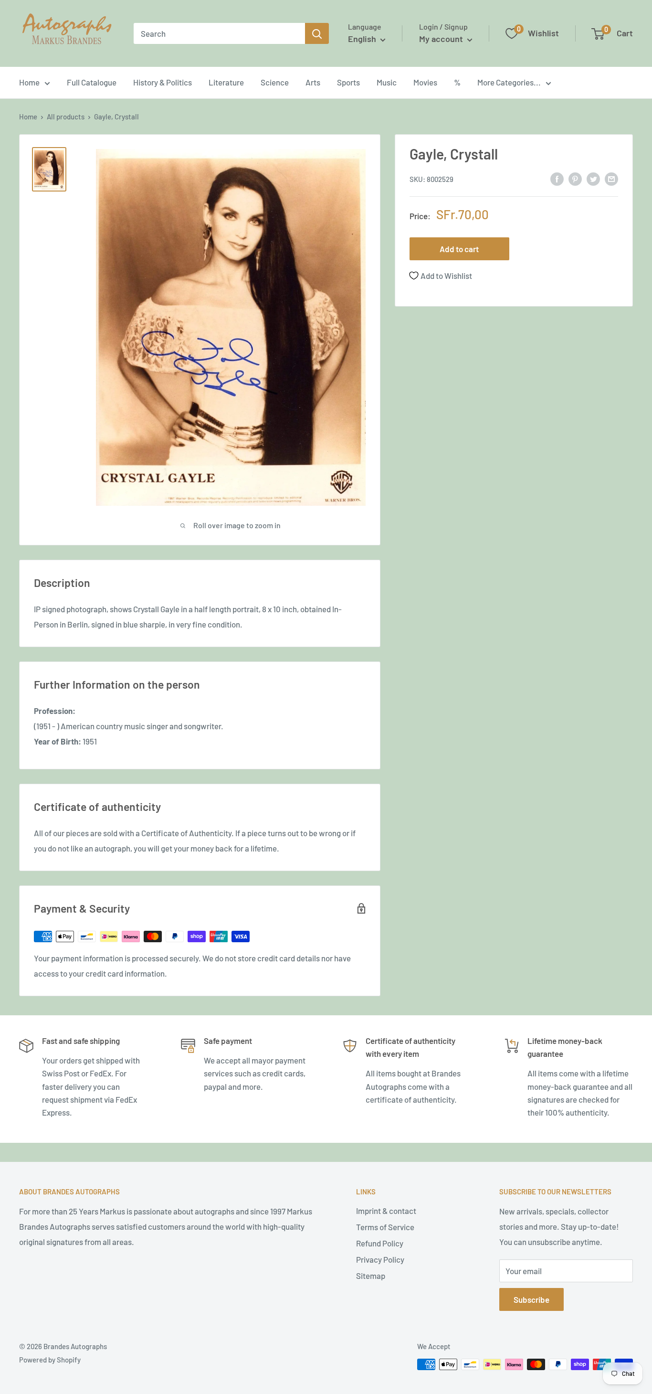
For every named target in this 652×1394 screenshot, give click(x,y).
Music (387, 82)
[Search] (317, 33)
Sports (348, 82)
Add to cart (459, 249)
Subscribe (531, 1299)
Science (275, 82)
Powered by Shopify (50, 1359)
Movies (425, 82)
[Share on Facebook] (557, 178)
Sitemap (370, 1275)
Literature (226, 82)
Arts (312, 82)
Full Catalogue (91, 82)
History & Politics (162, 82)
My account (442, 38)
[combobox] (219, 33)
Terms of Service (385, 1227)
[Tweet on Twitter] (593, 178)
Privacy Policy (380, 1259)
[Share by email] (611, 178)
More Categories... (509, 82)
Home (29, 82)
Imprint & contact (386, 1210)
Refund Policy (379, 1243)
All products (65, 116)
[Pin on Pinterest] (575, 178)
